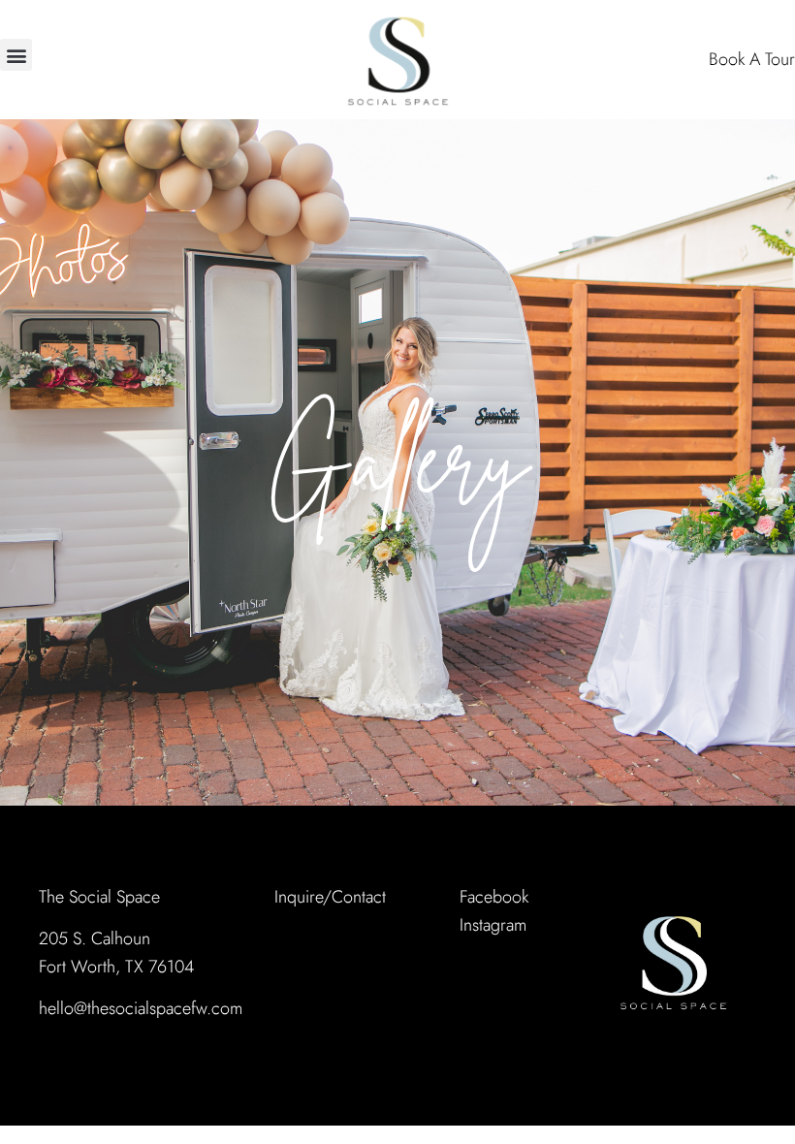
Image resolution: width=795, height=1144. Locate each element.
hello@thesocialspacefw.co (134, 1008)
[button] (16, 55)
